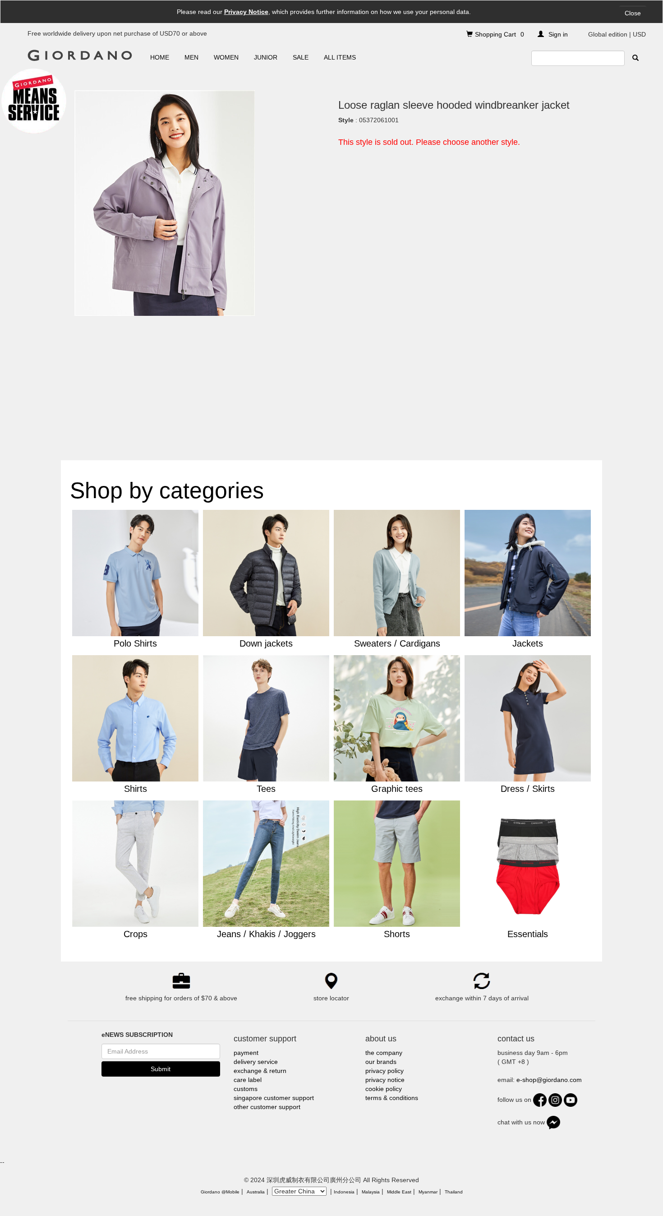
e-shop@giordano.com (549, 1079)
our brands (380, 1061)
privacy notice (385, 1079)
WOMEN (226, 57)
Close (633, 13)
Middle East (399, 1191)
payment (246, 1052)
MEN (191, 57)
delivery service (256, 1061)
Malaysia (371, 1191)
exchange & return (260, 1070)
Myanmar (428, 1191)
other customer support (267, 1106)
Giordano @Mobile (220, 1191)
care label (248, 1079)
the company (383, 1052)
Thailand (454, 1191)
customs (246, 1088)
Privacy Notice (246, 11)
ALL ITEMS (340, 57)
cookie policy (383, 1088)
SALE (300, 57)
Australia (256, 1191)
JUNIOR (265, 57)
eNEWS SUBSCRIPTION (137, 1034)
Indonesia (344, 1191)
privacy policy (384, 1070)
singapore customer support (274, 1097)
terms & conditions (391, 1097)
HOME (159, 57)
